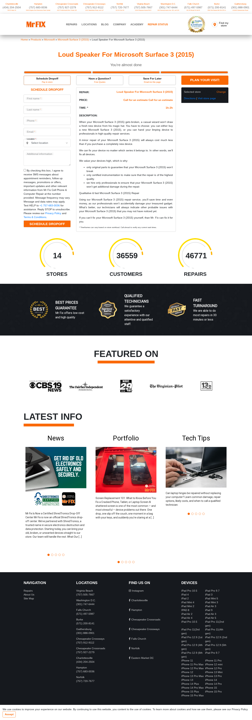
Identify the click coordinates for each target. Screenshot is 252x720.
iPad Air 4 (186, 617)
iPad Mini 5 (211, 598)
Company (119, 24)
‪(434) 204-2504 (12, 7)
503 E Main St (12, 10)
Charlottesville (12, 4)
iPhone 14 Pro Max (192, 687)
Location (31, 139)
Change (221, 91)
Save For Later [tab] (152, 80)
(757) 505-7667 (143, 7)
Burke (217, 4)
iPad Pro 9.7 (212, 590)
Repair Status (158, 24)
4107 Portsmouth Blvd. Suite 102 (67, 10)
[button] (56, 492)
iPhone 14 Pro (213, 683)
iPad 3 (209, 594)
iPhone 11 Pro (213, 660)
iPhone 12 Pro (213, 668)
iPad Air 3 (210, 606)
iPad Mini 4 (187, 602)
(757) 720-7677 (120, 7)
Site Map (29, 598)
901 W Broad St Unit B (193, 10)
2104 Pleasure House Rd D (143, 10)
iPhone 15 (211, 687)
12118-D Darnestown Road (240, 10)
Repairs (71, 24)
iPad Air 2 (186, 613)
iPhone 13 (187, 679)
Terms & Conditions (35, 217)
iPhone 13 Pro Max (192, 676)
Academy (136, 24)
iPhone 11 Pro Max (192, 664)
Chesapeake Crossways (94, 4)
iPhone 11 (187, 660)
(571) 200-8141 (217, 7)
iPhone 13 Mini (213, 672)
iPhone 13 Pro (213, 676)
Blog (105, 24)
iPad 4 (185, 594)
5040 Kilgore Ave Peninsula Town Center (38, 10)
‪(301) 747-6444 (168, 7)
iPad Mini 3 (211, 602)
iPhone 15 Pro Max (192, 695)
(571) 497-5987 (193, 7)
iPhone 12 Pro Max (192, 668)
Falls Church (193, 4)
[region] (126, 313)
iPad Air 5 (210, 617)
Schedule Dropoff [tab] (47, 80)
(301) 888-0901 (240, 7)
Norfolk (120, 4)
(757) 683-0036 (38, 7)
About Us (29, 594)
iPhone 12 (187, 672)
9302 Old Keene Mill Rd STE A (217, 10)
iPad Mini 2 (187, 606)
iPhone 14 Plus (190, 683)
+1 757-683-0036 (49, 205)
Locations (89, 24)
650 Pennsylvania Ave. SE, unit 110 (168, 10)
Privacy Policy (53, 213)
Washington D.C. (168, 4)
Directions (190, 98)
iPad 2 (185, 598)
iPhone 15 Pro (213, 691)
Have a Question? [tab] (100, 80)
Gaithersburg (240, 4)
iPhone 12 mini (213, 664)
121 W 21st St (120, 10)
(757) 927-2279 (67, 7)
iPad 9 (209, 610)
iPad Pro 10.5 (189, 590)
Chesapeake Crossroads (67, 4)
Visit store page (207, 98)
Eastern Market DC (142, 657)
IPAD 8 (185, 610)
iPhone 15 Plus (190, 691)
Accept (9, 714)
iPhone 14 (211, 679)
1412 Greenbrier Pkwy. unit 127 (94, 10)
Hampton (38, 4)
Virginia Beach (143, 4)
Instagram (138, 590)
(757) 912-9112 (94, 7)
